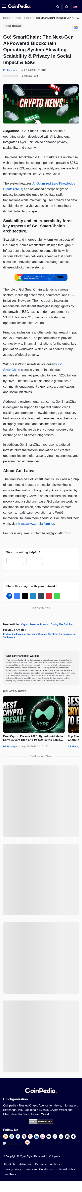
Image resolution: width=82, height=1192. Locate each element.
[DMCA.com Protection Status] (41, 1123)
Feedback (10, 1174)
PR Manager (10, 746)
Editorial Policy (66, 1169)
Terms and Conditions (39, 1169)
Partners (40, 1164)
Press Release (23, 18)
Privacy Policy (12, 1169)
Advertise (25, 1164)
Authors (55, 1164)
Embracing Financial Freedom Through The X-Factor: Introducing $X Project (39, 636)
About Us (9, 1164)
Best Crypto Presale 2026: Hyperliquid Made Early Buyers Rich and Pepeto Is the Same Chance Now (33, 738)
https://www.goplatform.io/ (36, 523)
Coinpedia (55, 1156)
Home (6, 18)
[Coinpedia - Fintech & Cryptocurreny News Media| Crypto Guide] (18, 6)
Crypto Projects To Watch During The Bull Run (47, 624)
